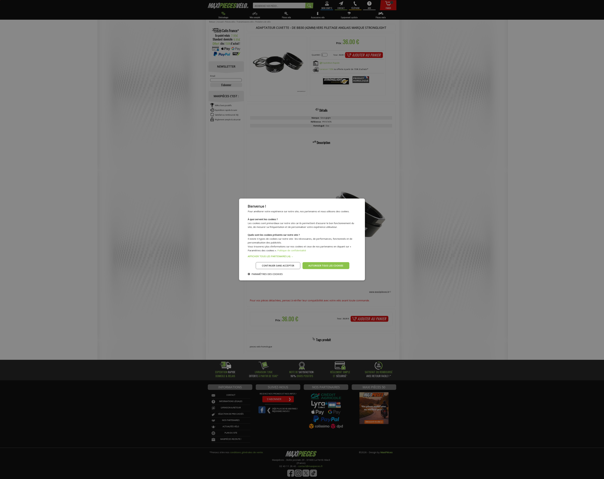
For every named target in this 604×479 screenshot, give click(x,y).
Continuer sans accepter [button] (278, 265)
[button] (302, 256)
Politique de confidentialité (291, 250)
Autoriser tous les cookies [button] (325, 265)
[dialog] (302, 239)
